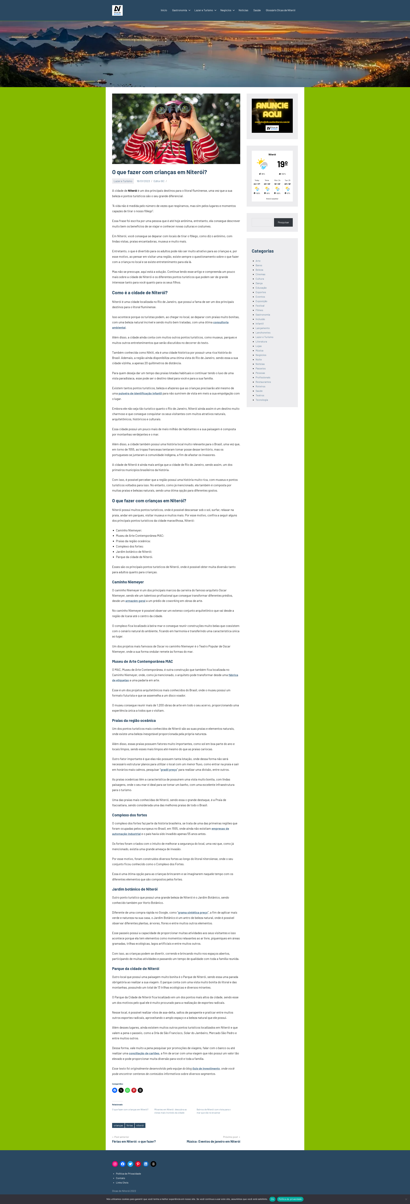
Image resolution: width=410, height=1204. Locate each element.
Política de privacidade (290, 1199)
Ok (272, 1199)
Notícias (243, 10)
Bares (259, 265)
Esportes (261, 292)
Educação (261, 287)
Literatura (261, 341)
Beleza (259, 269)
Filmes (259, 310)
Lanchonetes (263, 332)
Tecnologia (262, 399)
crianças (118, 1125)
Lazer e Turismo (203, 10)
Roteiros (260, 386)
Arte (258, 260)
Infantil (260, 323)
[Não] (406, 1199)
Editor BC (159, 181)
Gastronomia (179, 10)
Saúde (257, 10)
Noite (259, 359)
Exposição (261, 301)
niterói (140, 1125)
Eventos (260, 296)
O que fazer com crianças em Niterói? (130, 1109)
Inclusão (260, 319)
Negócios (225, 10)
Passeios (261, 368)
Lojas (259, 345)
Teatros (260, 395)
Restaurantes (263, 381)
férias (130, 1125)
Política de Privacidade (128, 1173)
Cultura (260, 278)
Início (164, 10)
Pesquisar (283, 222)
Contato (120, 1177)
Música (259, 350)
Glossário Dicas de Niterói (280, 10)
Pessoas (260, 372)
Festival (260, 305)
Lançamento (263, 327)
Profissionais (263, 377)
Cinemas (260, 274)
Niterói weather (272, 199)
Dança (259, 283)
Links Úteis (122, 1182)
